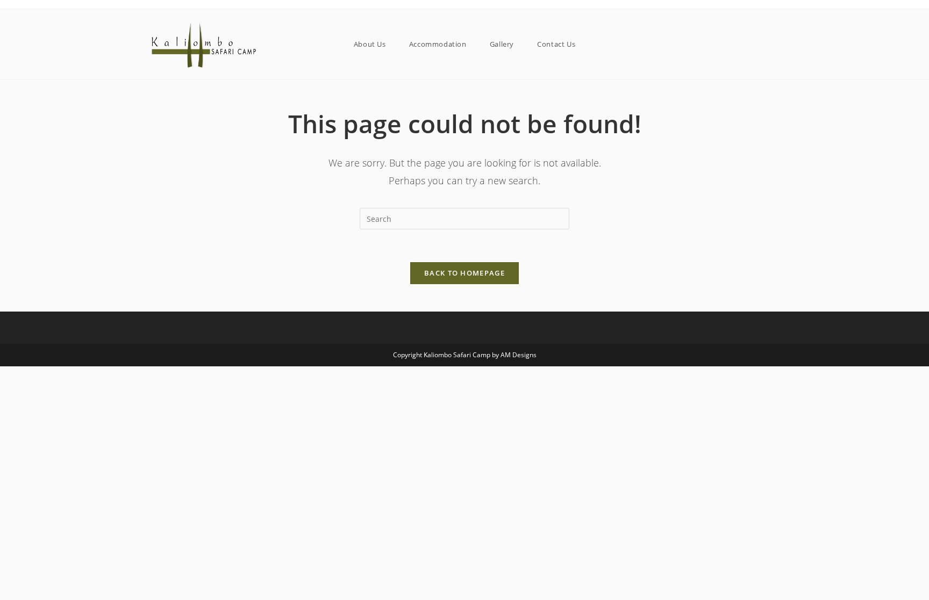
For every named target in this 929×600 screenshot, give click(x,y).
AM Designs (519, 354)
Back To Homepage (464, 273)
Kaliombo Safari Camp (457, 354)
